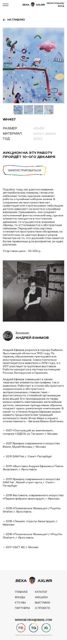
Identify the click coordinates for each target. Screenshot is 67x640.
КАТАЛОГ (41, 592)
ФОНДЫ (20, 597)
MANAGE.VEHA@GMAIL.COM (33, 620)
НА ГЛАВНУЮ (16, 20)
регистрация (55, 3)
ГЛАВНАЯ (21, 592)
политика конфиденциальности (33, 635)
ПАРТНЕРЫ (22, 608)
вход (61, 6)
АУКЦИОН (41, 597)
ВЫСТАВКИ (42, 602)
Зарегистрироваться (24, 170)
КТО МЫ (20, 602)
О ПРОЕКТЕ (42, 608)
